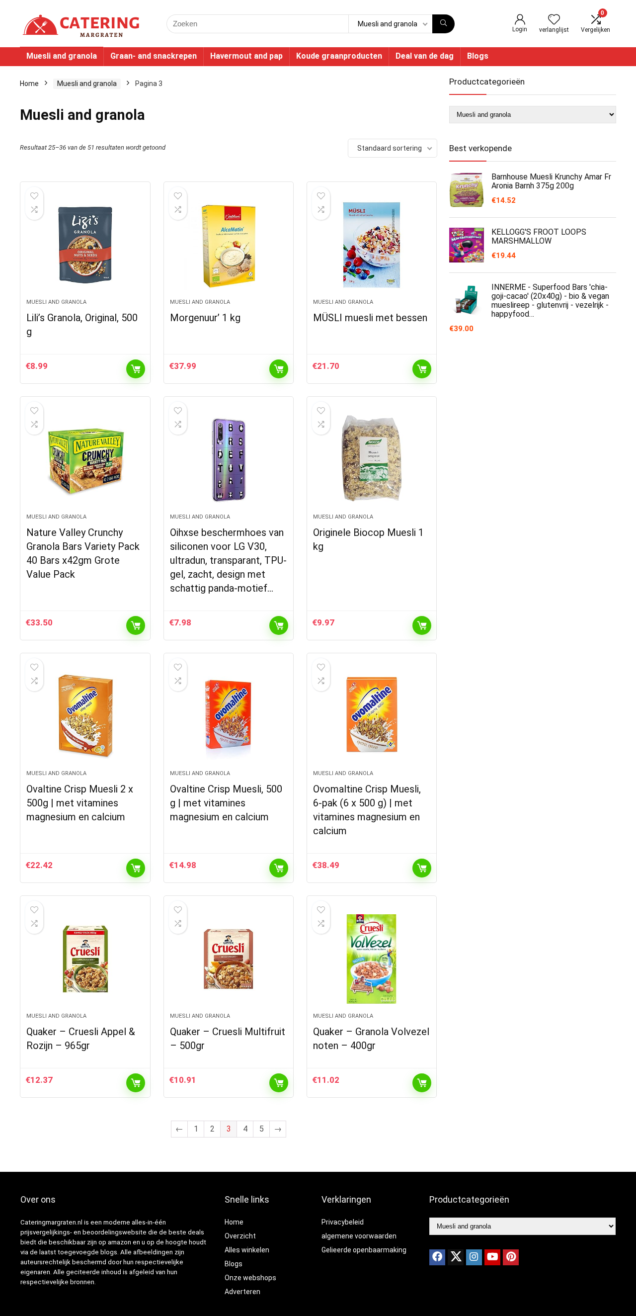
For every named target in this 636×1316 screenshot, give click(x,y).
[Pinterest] (511, 1257)
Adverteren (242, 1292)
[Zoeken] (443, 23)
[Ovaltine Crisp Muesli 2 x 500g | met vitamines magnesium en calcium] (85, 716)
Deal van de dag (425, 56)
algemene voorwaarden (359, 1236)
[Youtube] (492, 1257)
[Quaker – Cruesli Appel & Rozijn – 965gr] (85, 959)
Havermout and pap (246, 56)
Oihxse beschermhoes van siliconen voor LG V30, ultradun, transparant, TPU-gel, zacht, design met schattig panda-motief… (228, 560)
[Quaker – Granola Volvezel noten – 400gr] (371, 959)
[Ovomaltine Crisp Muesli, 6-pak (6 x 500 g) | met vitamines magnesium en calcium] (371, 716)
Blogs (477, 56)
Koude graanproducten (339, 56)
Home (29, 84)
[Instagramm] (474, 1257)
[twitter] (456, 1257)
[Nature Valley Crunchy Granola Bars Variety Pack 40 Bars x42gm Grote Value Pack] (85, 460)
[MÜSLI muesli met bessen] (371, 245)
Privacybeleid (342, 1222)
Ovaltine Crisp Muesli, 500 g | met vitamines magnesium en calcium (226, 803)
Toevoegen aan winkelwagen (135, 368)
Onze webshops (250, 1278)
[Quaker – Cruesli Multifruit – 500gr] (228, 959)
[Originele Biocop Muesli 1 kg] (371, 460)
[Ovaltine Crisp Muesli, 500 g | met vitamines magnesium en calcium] (228, 716)
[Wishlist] (554, 20)
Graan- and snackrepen (153, 56)
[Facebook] (437, 1257)
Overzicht (240, 1236)
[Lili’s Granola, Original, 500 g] (85, 245)
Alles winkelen (247, 1250)
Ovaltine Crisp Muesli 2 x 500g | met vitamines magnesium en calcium (79, 803)
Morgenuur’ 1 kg (205, 318)
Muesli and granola (61, 56)
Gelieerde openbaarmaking (363, 1250)
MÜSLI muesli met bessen (370, 318)
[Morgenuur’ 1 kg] (228, 245)
